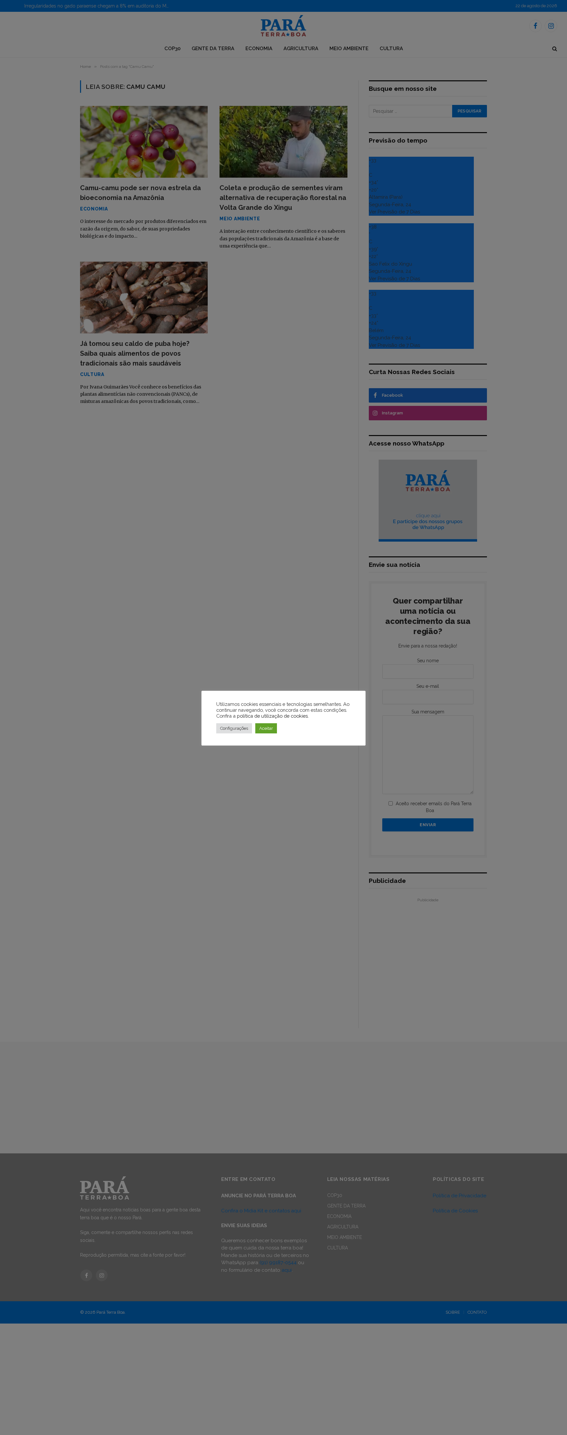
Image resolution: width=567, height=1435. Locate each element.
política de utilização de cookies (272, 716)
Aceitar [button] (266, 728)
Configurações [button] (234, 728)
